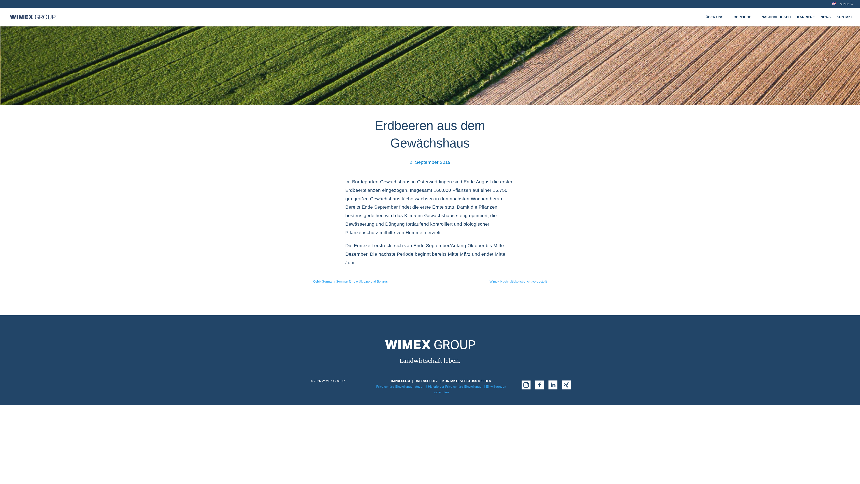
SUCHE (845, 4)
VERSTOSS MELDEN (475, 381)
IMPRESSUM (400, 381)
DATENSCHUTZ (426, 381)
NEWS (826, 17)
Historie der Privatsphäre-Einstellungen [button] (455, 386)
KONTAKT (844, 17)
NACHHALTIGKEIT (776, 17)
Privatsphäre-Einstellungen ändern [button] (400, 386)
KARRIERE (806, 17)
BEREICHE (742, 17)
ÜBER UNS (714, 17)
